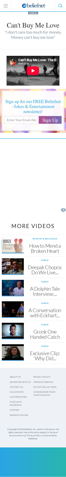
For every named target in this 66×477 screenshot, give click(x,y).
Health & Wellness (45, 239)
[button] (60, 5)
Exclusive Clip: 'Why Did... (45, 355)
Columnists (17, 392)
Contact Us (16, 387)
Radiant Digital (19, 415)
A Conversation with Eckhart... (45, 312)
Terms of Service (43, 382)
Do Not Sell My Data (44, 387)
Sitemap (14, 410)
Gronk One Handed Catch (45, 334)
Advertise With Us (20, 382)
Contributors (18, 396)
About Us (15, 376)
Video (33, 13)
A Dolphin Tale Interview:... (45, 291)
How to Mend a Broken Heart (45, 248)
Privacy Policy (42, 376)
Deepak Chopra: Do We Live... (45, 269)
